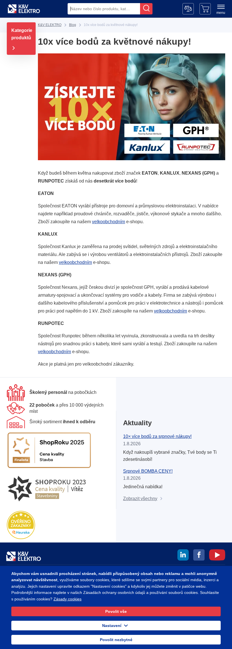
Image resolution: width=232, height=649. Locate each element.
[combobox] (103, 8)
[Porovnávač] (188, 8)
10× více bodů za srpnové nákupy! (157, 436)
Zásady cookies (67, 599)
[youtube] (217, 555)
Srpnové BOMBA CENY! (148, 471)
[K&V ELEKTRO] (24, 8)
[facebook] (199, 555)
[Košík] (205, 8)
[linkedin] (183, 555)
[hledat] (146, 8)
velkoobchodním (108, 221)
